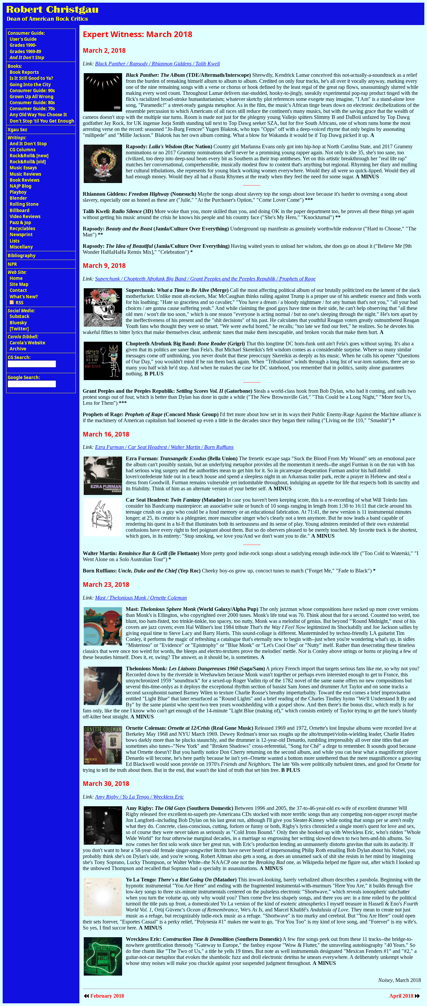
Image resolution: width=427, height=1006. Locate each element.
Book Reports (24, 72)
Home (16, 278)
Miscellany (21, 247)
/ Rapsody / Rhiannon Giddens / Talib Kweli (157, 63)
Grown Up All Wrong (31, 97)
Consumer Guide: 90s (32, 91)
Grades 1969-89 (25, 51)
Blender (18, 198)
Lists (14, 241)
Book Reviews (24, 180)
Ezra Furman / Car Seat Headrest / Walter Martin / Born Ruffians (164, 447)
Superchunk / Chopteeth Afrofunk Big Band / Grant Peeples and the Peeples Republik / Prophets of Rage (205, 279)
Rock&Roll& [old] (28, 162)
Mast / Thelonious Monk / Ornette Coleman (141, 598)
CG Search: (19, 357)
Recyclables (22, 228)
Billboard (19, 210)
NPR (12, 264)
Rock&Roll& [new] (29, 156)
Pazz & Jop (20, 222)
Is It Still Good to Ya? (31, 78)
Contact (18, 290)
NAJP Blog (20, 186)
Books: (15, 66)
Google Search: (24, 377)
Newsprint (21, 234)
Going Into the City (30, 84)
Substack (19, 316)
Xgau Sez (17, 130)
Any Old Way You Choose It (38, 115)
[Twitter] (19, 329)
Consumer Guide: (26, 33)
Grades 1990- (23, 45)
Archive (18, 349)
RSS (18, 303)
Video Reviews (25, 216)
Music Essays (23, 168)
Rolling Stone (24, 204)
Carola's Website (27, 343)
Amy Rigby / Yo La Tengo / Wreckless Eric (139, 797)
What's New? (24, 297)
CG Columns (22, 150)
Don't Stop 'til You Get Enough (42, 121)
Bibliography (21, 256)
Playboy (18, 192)
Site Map (19, 284)
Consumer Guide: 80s (32, 103)
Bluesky (18, 323)
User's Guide (23, 39)
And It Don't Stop (28, 144)
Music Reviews (25, 174)
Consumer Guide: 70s (32, 109)
